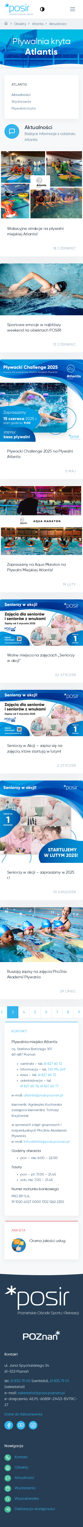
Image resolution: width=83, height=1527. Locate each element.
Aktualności (21, 95)
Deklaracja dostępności (35, 1509)
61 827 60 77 (49, 1086)
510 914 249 (56, 1069)
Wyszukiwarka (27, 1499)
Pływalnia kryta (24, 108)
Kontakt (21, 1457)
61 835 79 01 (59, 1381)
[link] (42, 9)
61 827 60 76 (29, 1086)
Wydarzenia (21, 102)
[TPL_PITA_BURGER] (73, 9)
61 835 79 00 (20, 1381)
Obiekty (21, 1467)
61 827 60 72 (53, 1064)
